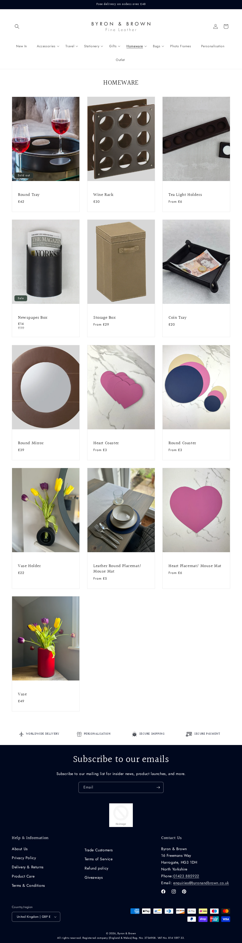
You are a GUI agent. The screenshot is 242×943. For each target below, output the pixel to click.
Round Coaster (182, 443)
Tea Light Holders (185, 195)
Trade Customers (99, 850)
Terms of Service (99, 859)
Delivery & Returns (27, 867)
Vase (22, 694)
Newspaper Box (33, 317)
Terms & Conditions (28, 885)
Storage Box (104, 317)
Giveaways (94, 877)
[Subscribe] (158, 787)
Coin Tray (177, 317)
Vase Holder (29, 566)
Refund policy (96, 868)
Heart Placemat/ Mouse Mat (195, 566)
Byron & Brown (126, 933)
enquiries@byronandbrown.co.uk (201, 883)
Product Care (23, 876)
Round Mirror (30, 443)
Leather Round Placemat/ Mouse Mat (117, 568)
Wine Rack (103, 195)
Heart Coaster (106, 443)
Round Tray (29, 195)
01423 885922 (186, 876)
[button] (17, 26)
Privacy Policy (24, 858)
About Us (20, 849)
